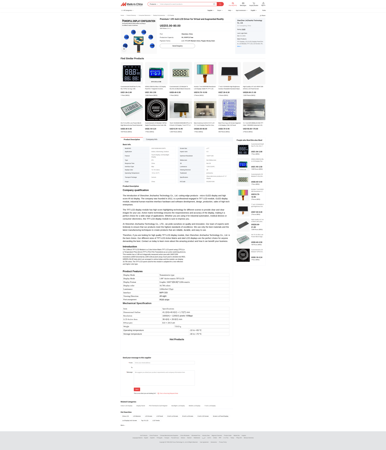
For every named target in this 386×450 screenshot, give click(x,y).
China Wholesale (184, 435)
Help (229, 10)
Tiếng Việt (239, 438)
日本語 (215, 438)
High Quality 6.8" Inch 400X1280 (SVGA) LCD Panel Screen (257, 221)
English (146, 438)
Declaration (214, 442)
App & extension (241, 10)
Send (137, 389)
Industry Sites (206, 435)
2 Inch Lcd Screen (172, 416)
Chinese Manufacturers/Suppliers (169, 435)
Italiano (183, 438)
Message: (129, 372)
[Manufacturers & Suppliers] (132, 4)
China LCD (125, 416)
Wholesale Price (195, 435)
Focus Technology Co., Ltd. (179, 442)
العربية (203, 438)
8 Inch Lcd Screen (187, 416)
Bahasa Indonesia (249, 438)
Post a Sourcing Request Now (168, 393)
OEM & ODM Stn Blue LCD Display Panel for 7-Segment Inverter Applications (257, 160)
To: (132, 367)
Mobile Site (237, 435)
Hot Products (143, 435)
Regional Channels (217, 435)
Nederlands (197, 438)
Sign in (263, 5)
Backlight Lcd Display (178, 406)
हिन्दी (220, 438)
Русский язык (175, 438)
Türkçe (232, 438)
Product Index (227, 435)
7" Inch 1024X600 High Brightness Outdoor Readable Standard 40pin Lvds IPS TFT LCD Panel (257, 205)
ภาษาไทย (225, 438)
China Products (153, 435)
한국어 (209, 438)
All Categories (127, 10)
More (238, 46)
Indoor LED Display (126, 406)
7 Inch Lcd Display (210, 406)
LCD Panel (159, 416)
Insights (244, 435)
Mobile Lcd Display (194, 406)
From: (130, 363)
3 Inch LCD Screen (203, 416)
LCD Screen (148, 416)
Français (166, 438)
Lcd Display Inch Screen (129, 420)
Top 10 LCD (144, 420)
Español (152, 438)
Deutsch (189, 438)
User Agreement (204, 442)
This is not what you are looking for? (145, 393)
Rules (264, 10)
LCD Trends (156, 420)
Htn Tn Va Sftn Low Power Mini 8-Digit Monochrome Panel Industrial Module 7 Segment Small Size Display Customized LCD (257, 236)
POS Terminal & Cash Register (158, 406)
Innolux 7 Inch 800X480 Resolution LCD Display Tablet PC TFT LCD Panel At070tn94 (257, 190)
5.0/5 (243, 29)
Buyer (219, 10)
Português (159, 438)
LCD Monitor (137, 416)
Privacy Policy (223, 442)
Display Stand (140, 406)
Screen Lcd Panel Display (220, 416)
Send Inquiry (177, 46)
